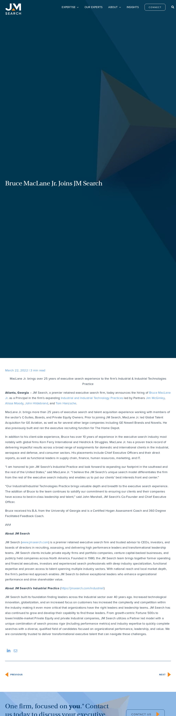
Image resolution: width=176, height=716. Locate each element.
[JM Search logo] (13, 5)
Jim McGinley (155, 398)
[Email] (15, 651)
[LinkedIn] (8, 651)
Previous (16, 674)
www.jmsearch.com (35, 542)
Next (162, 674)
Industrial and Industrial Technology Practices (92, 398)
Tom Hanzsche (66, 403)
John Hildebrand (36, 403)
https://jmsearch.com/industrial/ (82, 588)
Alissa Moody (14, 403)
